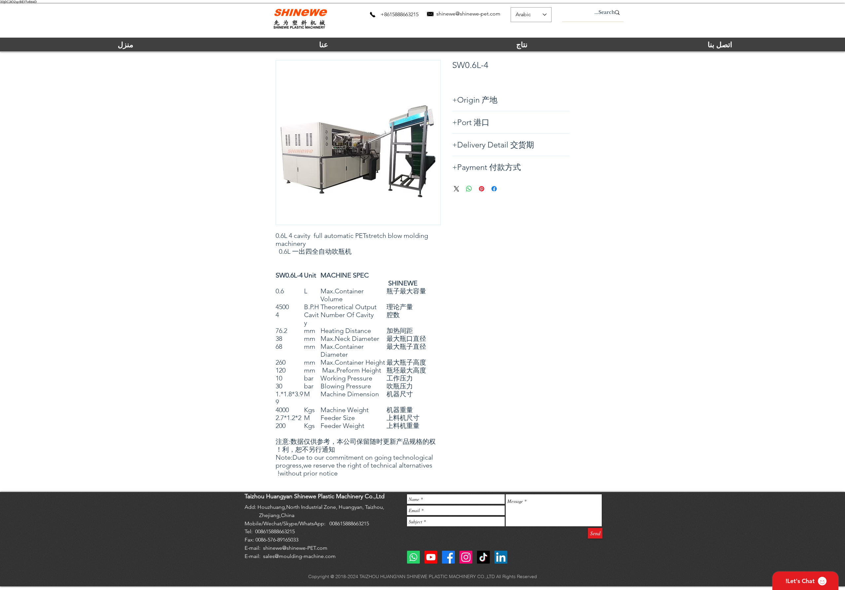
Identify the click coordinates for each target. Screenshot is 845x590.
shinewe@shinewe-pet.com (468, 14)
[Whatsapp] (413, 557)
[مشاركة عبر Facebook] (494, 189)
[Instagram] (465, 557)
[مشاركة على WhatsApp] (469, 189)
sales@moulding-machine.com (299, 556)
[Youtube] (430, 557)
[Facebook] (448, 557)
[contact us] (373, 14)
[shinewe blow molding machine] (500, 557)
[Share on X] (456, 189)
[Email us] (430, 14)
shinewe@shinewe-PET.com (295, 548)
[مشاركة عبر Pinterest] (482, 189)
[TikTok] (483, 557)
